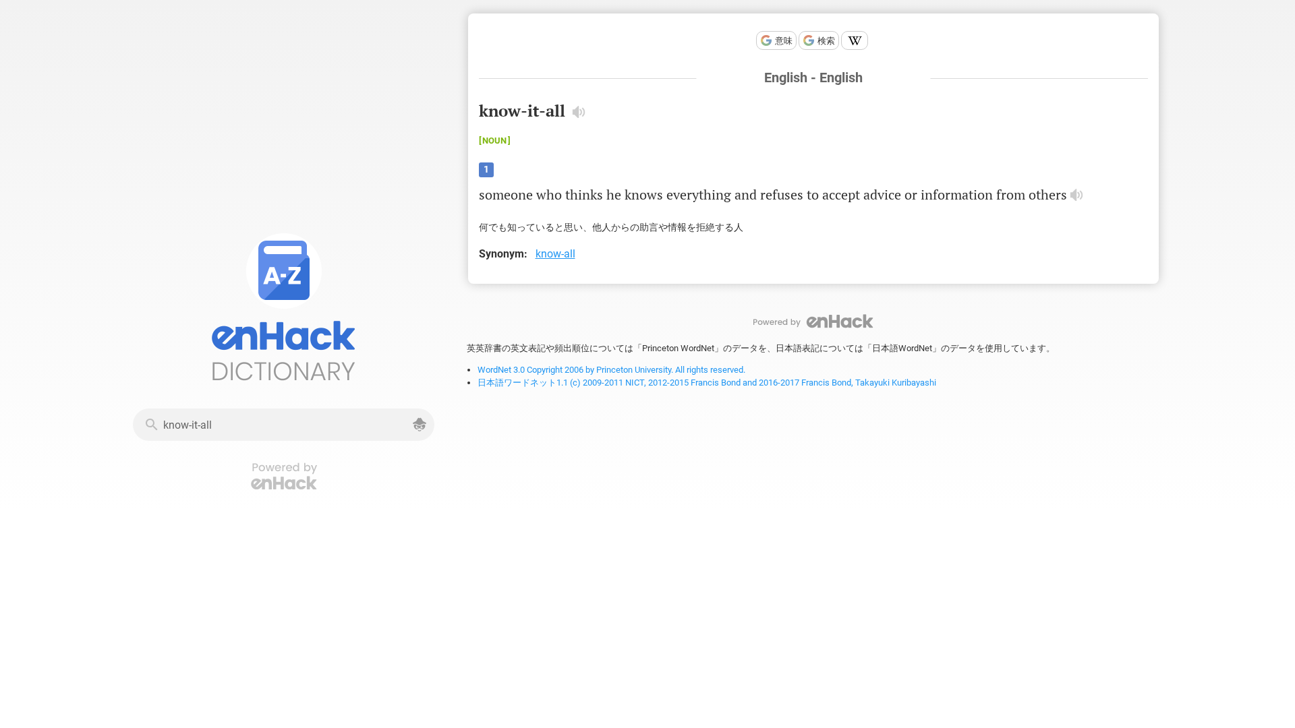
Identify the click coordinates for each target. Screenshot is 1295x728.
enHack (813, 321)
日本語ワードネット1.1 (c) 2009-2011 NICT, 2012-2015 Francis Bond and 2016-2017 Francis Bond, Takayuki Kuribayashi (707, 382)
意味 (784, 41)
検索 (826, 41)
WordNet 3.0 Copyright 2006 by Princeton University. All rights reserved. (611, 370)
